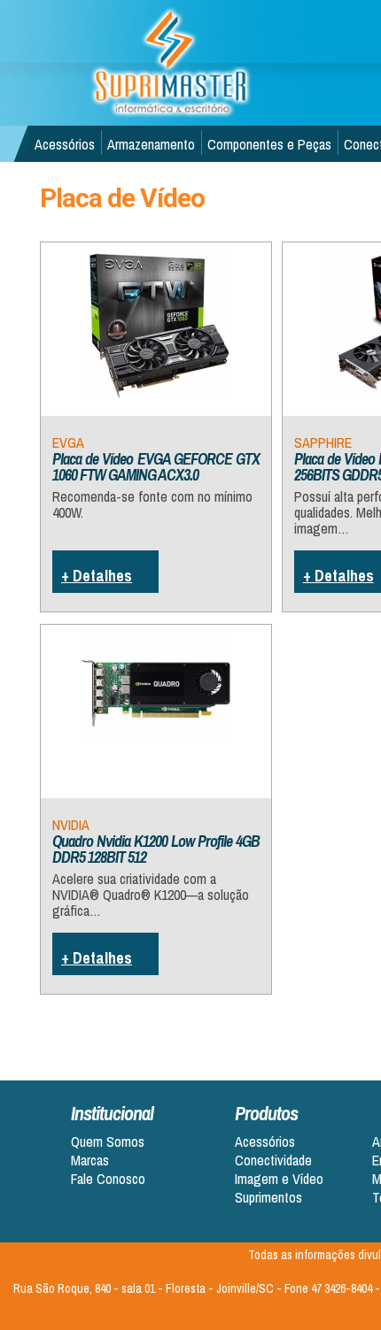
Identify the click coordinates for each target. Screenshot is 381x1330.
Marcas (90, 1160)
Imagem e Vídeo (279, 1179)
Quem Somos (107, 1142)
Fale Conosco (108, 1179)
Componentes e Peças (269, 144)
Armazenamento (151, 144)
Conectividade (273, 1160)
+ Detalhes (96, 576)
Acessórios (65, 144)
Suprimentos (268, 1197)
